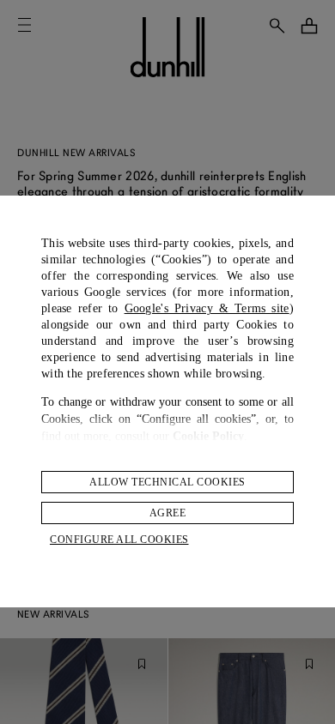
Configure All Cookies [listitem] (119, 540)
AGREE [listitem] (167, 513)
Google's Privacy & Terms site (207, 308)
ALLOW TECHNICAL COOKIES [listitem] (167, 482)
